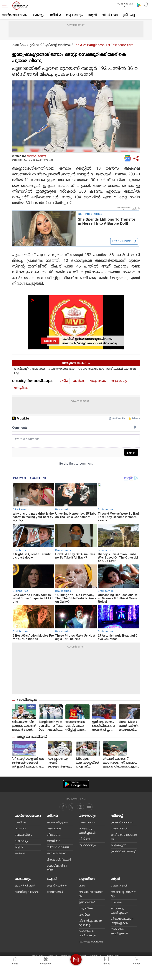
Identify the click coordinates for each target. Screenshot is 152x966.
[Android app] (76, 784)
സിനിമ (55, 15)
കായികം (19, 45)
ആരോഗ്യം (74, 15)
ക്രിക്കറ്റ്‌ (129, 15)
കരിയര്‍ (20, 853)
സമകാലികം (23, 835)
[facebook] (63, 807)
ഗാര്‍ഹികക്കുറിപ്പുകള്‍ (119, 931)
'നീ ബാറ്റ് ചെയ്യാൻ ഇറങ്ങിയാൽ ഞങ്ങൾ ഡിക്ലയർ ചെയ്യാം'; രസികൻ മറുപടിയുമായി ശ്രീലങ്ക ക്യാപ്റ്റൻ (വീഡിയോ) (28, 763)
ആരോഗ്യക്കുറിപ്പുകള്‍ (87, 831)
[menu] (6, 5)
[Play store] (138, 5)
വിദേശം (20, 828)
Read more (50, 340)
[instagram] (89, 807)
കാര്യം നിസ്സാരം (57, 822)
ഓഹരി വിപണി (25, 886)
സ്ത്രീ (92, 15)
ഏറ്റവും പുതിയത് (32, 737)
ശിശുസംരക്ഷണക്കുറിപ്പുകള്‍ (122, 921)
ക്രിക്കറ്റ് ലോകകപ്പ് (123, 851)
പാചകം (116, 902)
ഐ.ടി (19, 847)
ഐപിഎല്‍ (118, 845)
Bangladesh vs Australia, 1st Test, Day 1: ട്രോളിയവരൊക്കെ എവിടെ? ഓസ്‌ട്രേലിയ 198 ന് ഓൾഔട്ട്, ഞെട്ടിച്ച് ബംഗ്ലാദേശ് (51, 726)
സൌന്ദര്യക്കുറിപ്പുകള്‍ (119, 911)
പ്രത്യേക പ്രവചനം (91, 942)
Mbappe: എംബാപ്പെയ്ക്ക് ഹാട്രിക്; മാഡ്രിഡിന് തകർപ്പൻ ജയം (87, 763)
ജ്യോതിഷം (98, 381)
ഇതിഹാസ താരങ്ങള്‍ (124, 837)
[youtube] (80, 807)
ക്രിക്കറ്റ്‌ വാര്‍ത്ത (58, 45)
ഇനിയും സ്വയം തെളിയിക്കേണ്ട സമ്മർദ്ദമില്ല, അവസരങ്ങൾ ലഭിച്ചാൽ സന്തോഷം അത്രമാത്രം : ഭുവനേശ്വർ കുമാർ (103, 726)
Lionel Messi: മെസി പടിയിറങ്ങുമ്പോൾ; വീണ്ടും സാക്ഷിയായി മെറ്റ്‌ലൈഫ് (129, 726)
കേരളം (39, 15)
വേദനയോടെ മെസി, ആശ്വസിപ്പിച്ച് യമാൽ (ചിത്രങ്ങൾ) (76, 726)
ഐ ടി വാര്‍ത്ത (57, 886)
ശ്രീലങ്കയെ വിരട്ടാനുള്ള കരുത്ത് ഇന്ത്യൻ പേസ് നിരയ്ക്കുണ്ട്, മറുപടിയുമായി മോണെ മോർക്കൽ (24, 726)
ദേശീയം (20, 822)
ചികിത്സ (84, 839)
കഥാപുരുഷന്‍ (56, 853)
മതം (82, 886)
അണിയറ (53, 841)
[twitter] (71, 807)
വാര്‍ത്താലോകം (15, 15)
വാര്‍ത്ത (79, 381)
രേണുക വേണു (36, 156)
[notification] (146, 5)
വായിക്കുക (27, 700)
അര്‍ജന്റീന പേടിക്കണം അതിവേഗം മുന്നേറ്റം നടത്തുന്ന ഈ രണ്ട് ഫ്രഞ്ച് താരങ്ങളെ (75, 371)
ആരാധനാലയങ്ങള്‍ (91, 894)
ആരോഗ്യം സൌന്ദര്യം (123, 894)
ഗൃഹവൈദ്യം (87, 845)
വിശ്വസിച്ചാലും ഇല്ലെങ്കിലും (90, 923)
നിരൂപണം (54, 835)
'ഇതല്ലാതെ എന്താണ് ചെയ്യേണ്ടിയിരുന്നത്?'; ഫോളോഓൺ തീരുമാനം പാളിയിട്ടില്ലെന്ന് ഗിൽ (60, 763)
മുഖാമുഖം (54, 828)
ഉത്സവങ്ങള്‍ (87, 902)
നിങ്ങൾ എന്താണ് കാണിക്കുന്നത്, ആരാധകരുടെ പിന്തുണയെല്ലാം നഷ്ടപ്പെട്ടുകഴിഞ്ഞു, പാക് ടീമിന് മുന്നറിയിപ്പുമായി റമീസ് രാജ (120, 763)
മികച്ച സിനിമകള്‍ (59, 860)
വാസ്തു (84, 915)
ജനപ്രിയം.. (22, 388)
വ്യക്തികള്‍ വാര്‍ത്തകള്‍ (87, 933)
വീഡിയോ (110, 15)
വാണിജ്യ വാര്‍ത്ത (27, 892)
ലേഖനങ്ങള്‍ (87, 822)
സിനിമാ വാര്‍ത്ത (58, 847)
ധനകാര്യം (22, 841)
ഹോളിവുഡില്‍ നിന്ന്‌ (57, 868)
